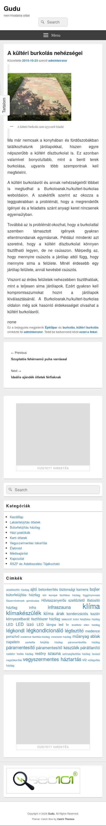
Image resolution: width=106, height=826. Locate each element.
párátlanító (90, 647)
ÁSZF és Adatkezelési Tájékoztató (35, 563)
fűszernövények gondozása (22, 600)
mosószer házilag (61, 637)
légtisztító (74, 630)
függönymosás (91, 595)
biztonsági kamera (73, 589)
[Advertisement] (53, 434)
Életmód (16, 548)
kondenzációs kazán (83, 613)
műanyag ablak (86, 636)
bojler (95, 589)
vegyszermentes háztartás (52, 659)
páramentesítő (20, 647)
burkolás (69, 327)
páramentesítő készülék (57, 647)
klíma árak (54, 613)
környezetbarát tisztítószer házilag (33, 618)
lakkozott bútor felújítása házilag (81, 619)
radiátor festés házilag (19, 654)
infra (32, 607)
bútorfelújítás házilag (23, 594)
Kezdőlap (16, 517)
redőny (40, 653)
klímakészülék (23, 613)
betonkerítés (48, 589)
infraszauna (59, 607)
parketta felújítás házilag (44, 642)
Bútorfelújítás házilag (25, 527)
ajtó (33, 589)
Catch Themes (65, 819)
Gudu (12, 8)
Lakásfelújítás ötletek (25, 522)
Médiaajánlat (19, 553)
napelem (13, 641)
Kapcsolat (17, 558)
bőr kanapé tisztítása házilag (61, 595)
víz (84, 659)
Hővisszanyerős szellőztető (63, 600)
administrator (57, 60)
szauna (54, 653)
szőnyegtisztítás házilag (76, 654)
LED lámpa (46, 624)
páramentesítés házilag (84, 642)
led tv (64, 624)
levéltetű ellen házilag (86, 625)
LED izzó (25, 624)
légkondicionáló (44, 630)
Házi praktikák (20, 532)
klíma (91, 605)
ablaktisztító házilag (17, 590)
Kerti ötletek (18, 537)
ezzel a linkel (88, 332)
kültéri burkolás (87, 327)
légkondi (15, 630)
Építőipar (51, 327)
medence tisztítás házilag (35, 637)
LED (9, 624)
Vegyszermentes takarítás (28, 543)
